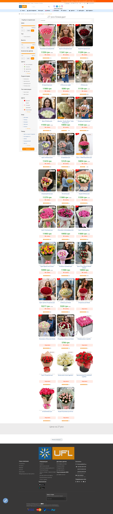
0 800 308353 (80, 475)
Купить (48, 54)
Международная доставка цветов (26, 473)
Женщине (26, 122)
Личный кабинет (91, 3)
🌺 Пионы (47, 10)
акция (41, 10)
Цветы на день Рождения (29, 134)
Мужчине (26, 124)
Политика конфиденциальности (47, 468)
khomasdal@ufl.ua (81, 464)
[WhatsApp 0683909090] (60, 6)
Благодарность (27, 136)
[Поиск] (49, 7)
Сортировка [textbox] (42, 20)
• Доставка (28, 3)
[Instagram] (62, 6)
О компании (22, 463)
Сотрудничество (60, 468)
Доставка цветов (60, 470)
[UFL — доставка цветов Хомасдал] (23, 6)
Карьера (21, 467)
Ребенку (25, 119)
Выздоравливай (27, 141)
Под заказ (84, 308)
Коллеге (25, 126)
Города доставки (60, 466)
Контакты (21, 465)
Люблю (25, 138)
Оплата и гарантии (22, 3)
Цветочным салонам (44, 466)
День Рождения (32, 10)
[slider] (21, 25)
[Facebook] (78, 481)
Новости (42, 464)
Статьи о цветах (43, 479)
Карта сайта (22, 471)
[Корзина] (83, 7)
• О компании (36, 3)
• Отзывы (31, 3)
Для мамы (26, 117)
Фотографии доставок (62, 464)
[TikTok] (85, 481)
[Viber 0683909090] (54, 6)
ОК (32, 30)
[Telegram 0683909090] (57, 6)
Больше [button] (28, 73)
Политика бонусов (44, 470)
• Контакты (41, 3)
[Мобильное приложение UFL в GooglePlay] (42, 487)
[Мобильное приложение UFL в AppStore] (42, 484)
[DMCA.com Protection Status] (44, 503)
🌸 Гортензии (55, 10)
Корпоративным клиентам (46, 477)
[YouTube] (83, 481)
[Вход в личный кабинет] (87, 3)
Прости (25, 143)
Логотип (21, 469)
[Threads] (79, 481)
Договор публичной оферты (46, 475)
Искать (28, 149)
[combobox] (66, 20)
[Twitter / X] (81, 481)
